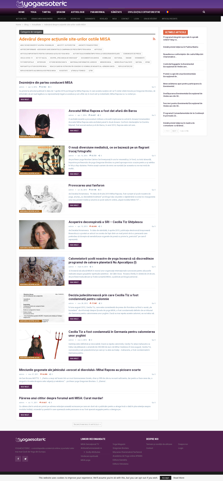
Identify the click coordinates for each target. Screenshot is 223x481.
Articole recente (169, 19)
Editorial (118, 58)
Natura (139, 62)
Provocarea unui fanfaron (86, 185)
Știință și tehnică (78, 71)
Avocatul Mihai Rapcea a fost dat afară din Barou (103, 111)
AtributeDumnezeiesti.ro (91, 448)
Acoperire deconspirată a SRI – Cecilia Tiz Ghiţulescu (106, 222)
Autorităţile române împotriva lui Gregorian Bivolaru (96, 54)
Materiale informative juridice (83, 62)
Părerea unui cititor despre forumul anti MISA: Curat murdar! (61, 398)
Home (22, 12)
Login (136, 19)
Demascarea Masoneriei (42, 19)
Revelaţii (104, 19)
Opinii (147, 62)
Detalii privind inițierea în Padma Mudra (180, 47)
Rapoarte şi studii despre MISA (33, 66)
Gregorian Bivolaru (121, 448)
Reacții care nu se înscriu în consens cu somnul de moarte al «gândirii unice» (82, 66)
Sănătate (116, 12)
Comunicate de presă (132, 54)
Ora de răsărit (150, 19)
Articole (98, 49)
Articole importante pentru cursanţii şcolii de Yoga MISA (45, 54)
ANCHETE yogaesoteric (88, 45)
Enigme (129, 58)
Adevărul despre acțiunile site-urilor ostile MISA (31, 137)
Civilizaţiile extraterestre (144, 12)
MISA (114, 19)
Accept (165, 477)
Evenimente (90, 19)
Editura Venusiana (120, 464)
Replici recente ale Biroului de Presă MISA (38, 71)
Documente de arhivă (90, 58)
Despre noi (75, 19)
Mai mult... (25, 99)
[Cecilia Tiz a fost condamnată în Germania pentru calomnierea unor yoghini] (42, 344)
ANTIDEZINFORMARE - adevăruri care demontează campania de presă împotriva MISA (55, 49)
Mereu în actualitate (123, 62)
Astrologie (77, 12)
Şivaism (61, 12)
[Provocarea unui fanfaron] (42, 198)
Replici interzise (125, 66)
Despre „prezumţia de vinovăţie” (64, 58)
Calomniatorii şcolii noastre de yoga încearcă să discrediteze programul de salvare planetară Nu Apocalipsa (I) (111, 260)
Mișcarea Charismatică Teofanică (127, 452)
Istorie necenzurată (58, 62)
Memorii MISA (105, 62)
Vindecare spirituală (89, 456)
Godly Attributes (93, 452)
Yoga (33, 12)
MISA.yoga (85, 460)
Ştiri (91, 71)
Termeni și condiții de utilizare (159, 444)
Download (106, 58)
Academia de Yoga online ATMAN (127, 456)
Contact (125, 19)
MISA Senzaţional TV (90, 444)
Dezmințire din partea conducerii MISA (46, 82)
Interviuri (41, 62)
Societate (63, 71)
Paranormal (97, 12)
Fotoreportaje (27, 62)
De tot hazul (41, 58)
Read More (178, 478)
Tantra (46, 12)
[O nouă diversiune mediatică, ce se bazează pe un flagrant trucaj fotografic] (42, 160)
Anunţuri (61, 19)
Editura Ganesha (120, 460)
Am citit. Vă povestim (66, 45)
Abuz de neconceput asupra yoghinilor (37, 45)
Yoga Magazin (119, 444)
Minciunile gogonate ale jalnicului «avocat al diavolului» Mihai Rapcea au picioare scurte (80, 370)
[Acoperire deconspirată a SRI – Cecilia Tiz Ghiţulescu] (42, 234)
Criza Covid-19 (26, 58)
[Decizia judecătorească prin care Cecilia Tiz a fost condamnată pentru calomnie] (42, 307)
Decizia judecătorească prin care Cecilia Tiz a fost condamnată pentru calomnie (103, 297)
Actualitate (21, 19)
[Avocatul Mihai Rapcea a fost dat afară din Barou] (42, 123)
